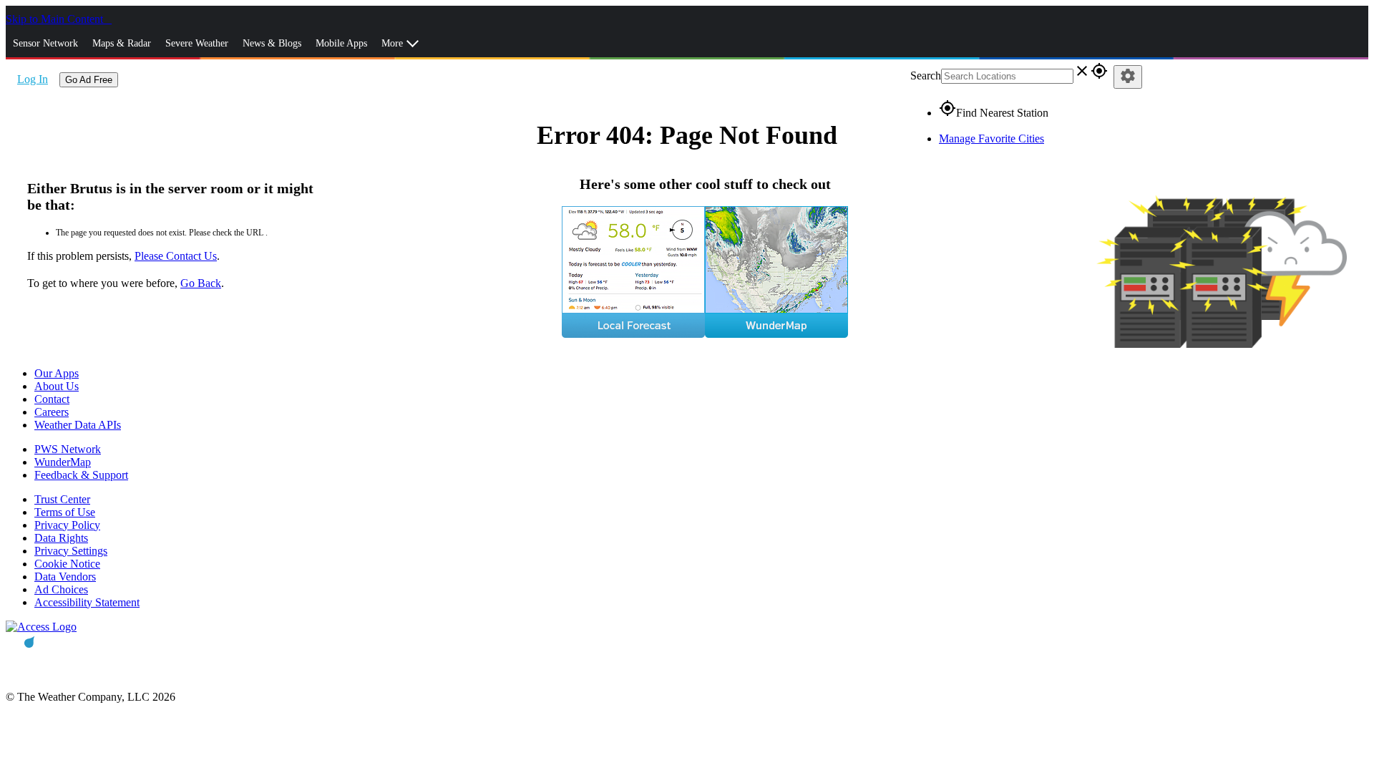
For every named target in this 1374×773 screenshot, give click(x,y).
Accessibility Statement (87, 602)
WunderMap (62, 462)
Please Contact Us (176, 256)
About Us (56, 386)
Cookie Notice (67, 564)
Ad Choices (61, 589)
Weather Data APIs (77, 425)
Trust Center (62, 499)
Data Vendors (65, 576)
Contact (51, 399)
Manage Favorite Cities (991, 138)
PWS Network (67, 449)
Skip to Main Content (56, 19)
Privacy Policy (67, 525)
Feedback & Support (81, 475)
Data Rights (61, 538)
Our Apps (56, 373)
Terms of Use (64, 512)
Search (925, 75)
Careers (51, 412)
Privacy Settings (70, 551)
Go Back (200, 283)
